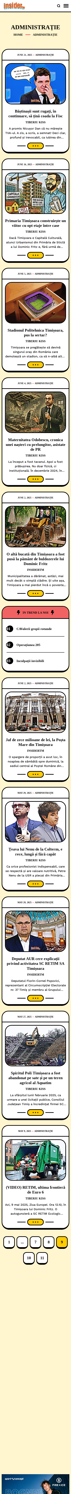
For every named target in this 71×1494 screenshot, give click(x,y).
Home (18, 34)
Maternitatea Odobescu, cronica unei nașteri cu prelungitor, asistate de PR (35, 445)
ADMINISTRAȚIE (44, 55)
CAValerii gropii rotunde (34, 629)
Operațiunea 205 (28, 645)
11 (42, 1258)
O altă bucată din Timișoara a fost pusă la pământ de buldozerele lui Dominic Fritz (36, 559)
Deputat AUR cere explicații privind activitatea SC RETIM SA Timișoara (35, 964)
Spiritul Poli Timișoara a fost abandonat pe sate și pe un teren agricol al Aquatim (35, 1078)
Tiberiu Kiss (35, 122)
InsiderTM (35, 569)
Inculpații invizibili (30, 661)
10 (29, 1258)
